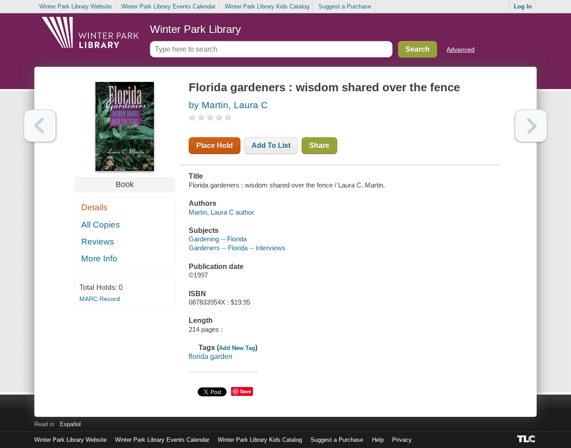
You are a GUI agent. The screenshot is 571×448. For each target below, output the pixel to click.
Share (319, 145)
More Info (99, 258)
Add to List (271, 145)
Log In (523, 6)
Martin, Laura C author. (222, 212)
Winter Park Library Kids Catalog (267, 6)
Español (70, 424)
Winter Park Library (195, 29)
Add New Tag (237, 348)
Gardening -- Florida (218, 239)
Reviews (97, 241)
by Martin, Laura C (228, 105)
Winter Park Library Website (75, 6)
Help (378, 439)
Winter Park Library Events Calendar (168, 6)
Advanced (461, 49)
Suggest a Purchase (345, 6)
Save (245, 391)
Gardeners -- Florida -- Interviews (237, 248)
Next (531, 126)
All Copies (100, 224)
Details (94, 207)
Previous (40, 126)
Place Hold (214, 145)
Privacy (402, 439)
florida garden (210, 356)
